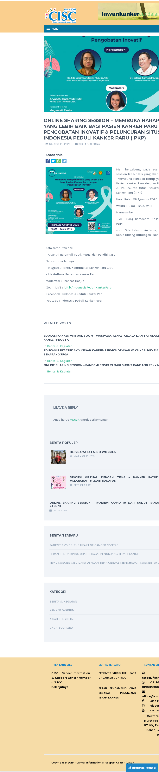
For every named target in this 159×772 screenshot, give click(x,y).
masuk (75, 419)
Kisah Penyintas (61, 619)
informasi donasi (143, 767)
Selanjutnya (59, 687)
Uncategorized (61, 627)
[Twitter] (53, 161)
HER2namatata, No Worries (93, 452)
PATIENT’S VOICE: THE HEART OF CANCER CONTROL (84, 545)
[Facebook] (48, 161)
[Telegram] (64, 161)
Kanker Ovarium (62, 610)
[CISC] (63, 15)
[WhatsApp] (58, 161)
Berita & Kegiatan (89, 144)
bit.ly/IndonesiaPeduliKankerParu (88, 287)
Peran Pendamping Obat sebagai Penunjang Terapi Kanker (95, 554)
